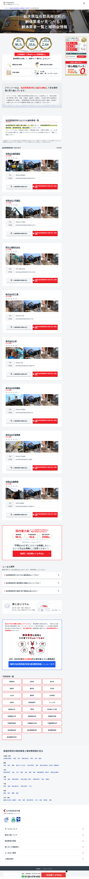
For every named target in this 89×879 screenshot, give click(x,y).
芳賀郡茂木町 (32, 716)
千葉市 (32, 765)
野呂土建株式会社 (13, 247)
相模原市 (56, 765)
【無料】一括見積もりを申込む (32, 553)
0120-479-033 (32, 876)
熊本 (28, 800)
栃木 (9, 765)
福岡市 (14, 800)
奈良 (43, 779)
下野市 (32, 709)
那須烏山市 (11, 709)
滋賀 (9, 779)
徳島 (4, 793)
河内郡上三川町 (52, 709)
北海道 (5, 758)
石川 (17, 772)
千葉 (28, 765)
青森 (14, 758)
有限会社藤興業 (12, 481)
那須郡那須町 (52, 730)
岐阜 (34, 772)
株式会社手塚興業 (13, 434)
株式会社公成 (11, 341)
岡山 (13, 786)
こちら (34, 542)
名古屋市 (56, 772)
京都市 (16, 779)
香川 (9, 793)
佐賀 (19, 800)
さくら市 (52, 702)
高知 (17, 793)
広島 (22, 786)
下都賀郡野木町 (52, 723)
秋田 (31, 758)
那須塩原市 (32, 702)
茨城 (4, 765)
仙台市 (26, 758)
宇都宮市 (12, 682)
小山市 (12, 695)
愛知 (52, 772)
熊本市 (31, 800)
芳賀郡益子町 (12, 716)
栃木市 (52, 682)
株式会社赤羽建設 (13, 388)
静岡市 (42, 772)
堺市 (29, 779)
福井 (22, 772)
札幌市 (9, 758)
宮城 (23, 758)
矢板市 (12, 702)
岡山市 (16, 786)
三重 (4, 779)
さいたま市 (22, 765)
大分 (36, 800)
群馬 (13, 765)
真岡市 (32, 695)
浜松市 (47, 772)
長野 (30, 772)
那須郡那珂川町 (12, 737)
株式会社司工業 (12, 294)
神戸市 (37, 779)
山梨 (26, 772)
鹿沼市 (32, 688)
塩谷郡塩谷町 (12, 730)
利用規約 (38, 868)
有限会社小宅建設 (13, 200)
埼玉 (17, 765)
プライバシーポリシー (48, 868)
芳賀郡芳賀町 (12, 723)
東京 (37, 765)
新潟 (4, 772)
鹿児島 (45, 800)
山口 (30, 786)
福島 (40, 758)
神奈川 (42, 765)
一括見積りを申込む (53, 875)
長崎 (23, 800)
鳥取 (4, 786)
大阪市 (25, 779)
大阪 (22, 779)
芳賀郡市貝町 (52, 716)
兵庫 (34, 779)
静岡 (38, 772)
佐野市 (12, 688)
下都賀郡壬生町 (32, 723)
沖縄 (50, 800)
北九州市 (8, 800)
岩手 (19, 758)
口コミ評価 (8, 156)
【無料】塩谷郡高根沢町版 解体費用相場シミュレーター (31, 664)
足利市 (32, 682)
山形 (36, 758)
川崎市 (51, 765)
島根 (9, 786)
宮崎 (40, 800)
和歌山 (47, 779)
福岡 (4, 800)
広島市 (25, 786)
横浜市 (46, 765)
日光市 (52, 688)
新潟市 (8, 772)
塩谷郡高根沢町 (32, 730)
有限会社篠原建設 (13, 153)
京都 (13, 779)
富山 (13, 772)
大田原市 (52, 695)
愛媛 (13, 793)
